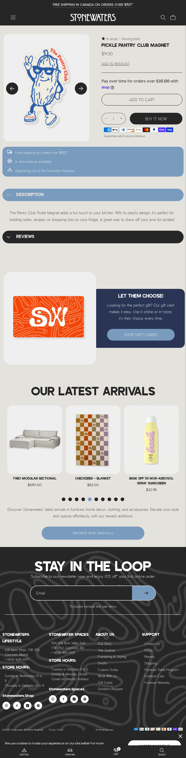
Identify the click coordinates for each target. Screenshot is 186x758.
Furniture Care (154, 676)
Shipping (150, 663)
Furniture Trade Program (161, 670)
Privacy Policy (56, 729)
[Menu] (13, 17)
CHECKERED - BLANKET (93, 479)
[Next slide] (81, 88)
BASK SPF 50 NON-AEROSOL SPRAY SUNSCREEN (151, 481)
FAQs (148, 650)
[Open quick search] (163, 17)
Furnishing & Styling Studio (112, 659)
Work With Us (107, 676)
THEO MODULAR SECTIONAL (34, 479)
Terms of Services (104, 729)
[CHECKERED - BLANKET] (93, 440)
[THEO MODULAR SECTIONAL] (34, 440)
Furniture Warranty (157, 682)
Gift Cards (105, 682)
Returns (149, 656)
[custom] (6, 705)
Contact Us (152, 644)
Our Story (105, 644)
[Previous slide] (12, 88)
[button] (64, 499)
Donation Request (110, 689)
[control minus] (105, 118)
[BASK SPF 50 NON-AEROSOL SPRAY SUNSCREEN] (151, 440)
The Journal (106, 650)
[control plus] (121, 118)
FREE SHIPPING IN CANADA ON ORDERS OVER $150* (93, 4)
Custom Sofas (108, 670)
